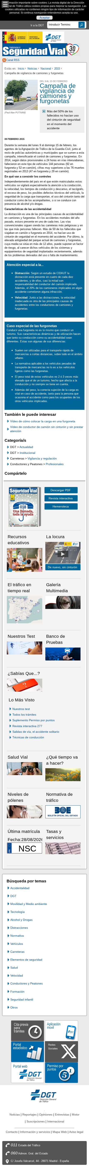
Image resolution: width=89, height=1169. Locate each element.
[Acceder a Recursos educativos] (24, 559)
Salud (14, 967)
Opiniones (45, 1114)
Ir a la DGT (37, 25)
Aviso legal (76, 1132)
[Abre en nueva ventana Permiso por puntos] (61, 1072)
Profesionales (55, 464)
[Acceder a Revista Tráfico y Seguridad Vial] (41, 49)
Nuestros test (21, 709)
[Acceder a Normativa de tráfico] (63, 811)
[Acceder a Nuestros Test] (24, 647)
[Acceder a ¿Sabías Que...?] (24, 685)
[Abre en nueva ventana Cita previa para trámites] (27, 1030)
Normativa (17, 935)
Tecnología (17, 911)
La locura (63, 554)
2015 (57, 68)
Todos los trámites (24, 714)
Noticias (32, 68)
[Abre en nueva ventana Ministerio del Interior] (22, 37)
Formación (17, 991)
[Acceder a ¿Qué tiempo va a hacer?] (63, 774)
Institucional (27, 452)
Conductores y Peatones (26, 983)
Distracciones (19, 927)
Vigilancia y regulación (42, 458)
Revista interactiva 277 (27, 726)
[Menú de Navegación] (5, 4)
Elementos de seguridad (26, 959)
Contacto (12, 1132)
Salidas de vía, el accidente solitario (35, 731)
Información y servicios (35, 1132)
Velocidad (16, 975)
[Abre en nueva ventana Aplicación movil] (61, 1030)
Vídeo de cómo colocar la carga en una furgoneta (42, 421)
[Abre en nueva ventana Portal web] (27, 1072)
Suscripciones (35, 1121)
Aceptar (45, 17)
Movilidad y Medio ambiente (28, 904)
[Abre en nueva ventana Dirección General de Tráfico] (53, 37)
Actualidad (26, 447)
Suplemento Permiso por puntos (33, 720)
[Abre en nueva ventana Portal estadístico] (27, 1051)
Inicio (21, 68)
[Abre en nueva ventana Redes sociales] (61, 1051)
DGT (13, 896)
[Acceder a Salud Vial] (24, 768)
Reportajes (29, 1114)
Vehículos (16, 943)
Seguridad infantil (21, 999)
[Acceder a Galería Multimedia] (63, 602)
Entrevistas (62, 1114)
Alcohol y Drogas (21, 919)
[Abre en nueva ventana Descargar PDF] (23, 507)
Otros (14, 1007)
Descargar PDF (61, 490)
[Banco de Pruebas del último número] (63, 653)
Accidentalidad (19, 888)
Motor (75, 1114)
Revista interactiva (61, 498)
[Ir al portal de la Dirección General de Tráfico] (44, 1095)
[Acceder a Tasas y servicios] (63, 848)
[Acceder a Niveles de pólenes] (24, 811)
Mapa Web (60, 1132)
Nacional (46, 68)
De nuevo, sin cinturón (62, 567)
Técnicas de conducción (28, 737)
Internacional (55, 1121)
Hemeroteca (61, 506)
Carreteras (17, 951)
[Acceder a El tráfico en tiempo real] (24, 609)
